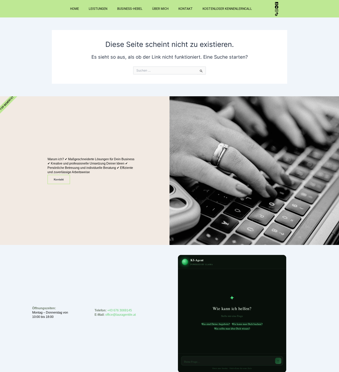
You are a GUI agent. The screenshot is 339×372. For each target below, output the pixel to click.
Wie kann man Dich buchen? (247, 324)
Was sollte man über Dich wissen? (232, 328)
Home (74, 9)
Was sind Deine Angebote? (215, 324)
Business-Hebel (129, 9)
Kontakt (185, 9)
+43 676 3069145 (119, 310)
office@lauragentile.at (121, 314)
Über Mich (160, 9)
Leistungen (98, 9)
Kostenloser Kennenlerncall (227, 9)
